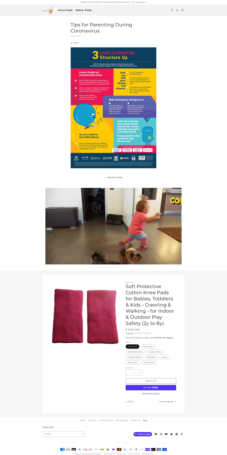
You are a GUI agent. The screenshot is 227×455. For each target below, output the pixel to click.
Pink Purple (149, 362)
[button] (172, 10)
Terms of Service (106, 420)
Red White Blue (135, 352)
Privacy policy (121, 454)
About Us (92, 420)
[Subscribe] (82, 434)
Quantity (129, 368)
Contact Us (136, 420)
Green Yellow (155, 352)
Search (83, 420)
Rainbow (151, 357)
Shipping (129, 333)
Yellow (165, 357)
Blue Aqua (148, 346)
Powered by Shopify (94, 454)
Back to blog (115, 177)
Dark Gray (133, 362)
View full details (166, 402)
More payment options (151, 393)
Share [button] (75, 43)
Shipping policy (148, 454)
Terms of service (134, 454)
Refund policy (122, 420)
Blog (145, 420)
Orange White (134, 357)
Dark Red (132, 346)
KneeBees (83, 454)
